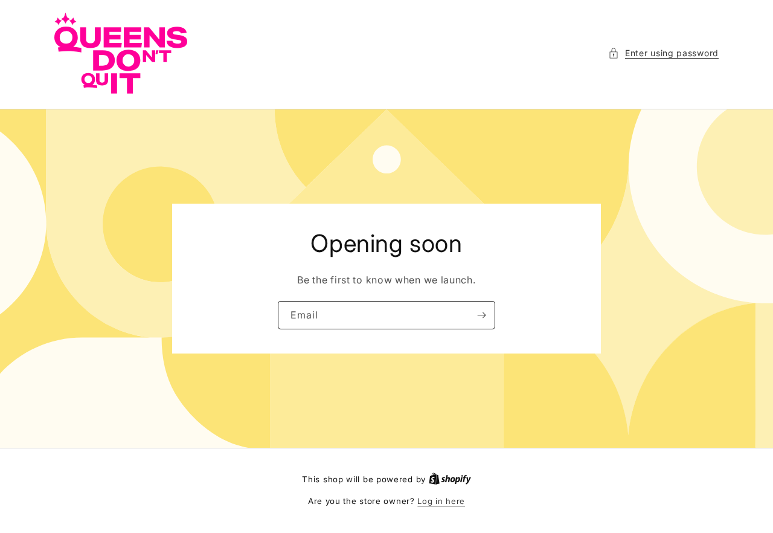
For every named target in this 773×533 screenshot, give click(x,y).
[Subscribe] (481, 315)
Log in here (441, 501)
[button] (663, 52)
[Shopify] (450, 479)
